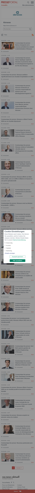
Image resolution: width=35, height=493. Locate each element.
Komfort (8, 245)
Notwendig (9, 243)
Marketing (9, 250)
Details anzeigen (10, 253)
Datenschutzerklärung (19, 240)
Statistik (8, 248)
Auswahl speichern (17, 256)
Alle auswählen (17, 260)
